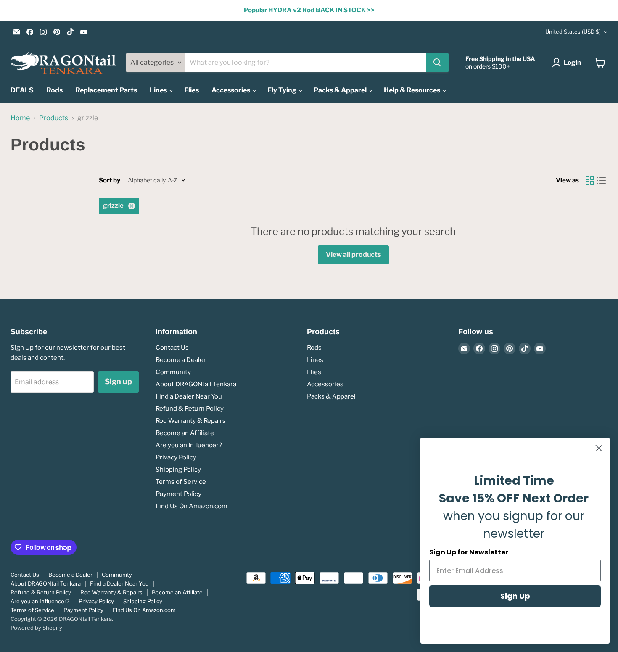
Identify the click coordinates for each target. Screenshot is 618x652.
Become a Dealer (181, 360)
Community (173, 372)
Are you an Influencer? (189, 445)
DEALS (22, 90)
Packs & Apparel (341, 90)
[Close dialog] (599, 448)
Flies (191, 90)
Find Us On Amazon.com (191, 506)
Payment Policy (178, 494)
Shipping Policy (178, 469)
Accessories (231, 90)
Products (53, 118)
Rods (54, 90)
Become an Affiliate (185, 433)
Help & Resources (412, 90)
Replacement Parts (106, 90)
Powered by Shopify (36, 627)
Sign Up (515, 596)
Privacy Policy (176, 457)
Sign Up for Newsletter (468, 552)
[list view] (601, 180)
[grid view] (590, 180)
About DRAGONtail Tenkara (196, 384)
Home (20, 118)
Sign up (118, 381)
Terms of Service (181, 482)
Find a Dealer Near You (189, 396)
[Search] (437, 62)
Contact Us (172, 347)
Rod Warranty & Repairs (191, 421)
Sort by (109, 180)
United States (573, 31)
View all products (353, 255)
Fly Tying (282, 90)
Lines (159, 90)
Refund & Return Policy (190, 408)
